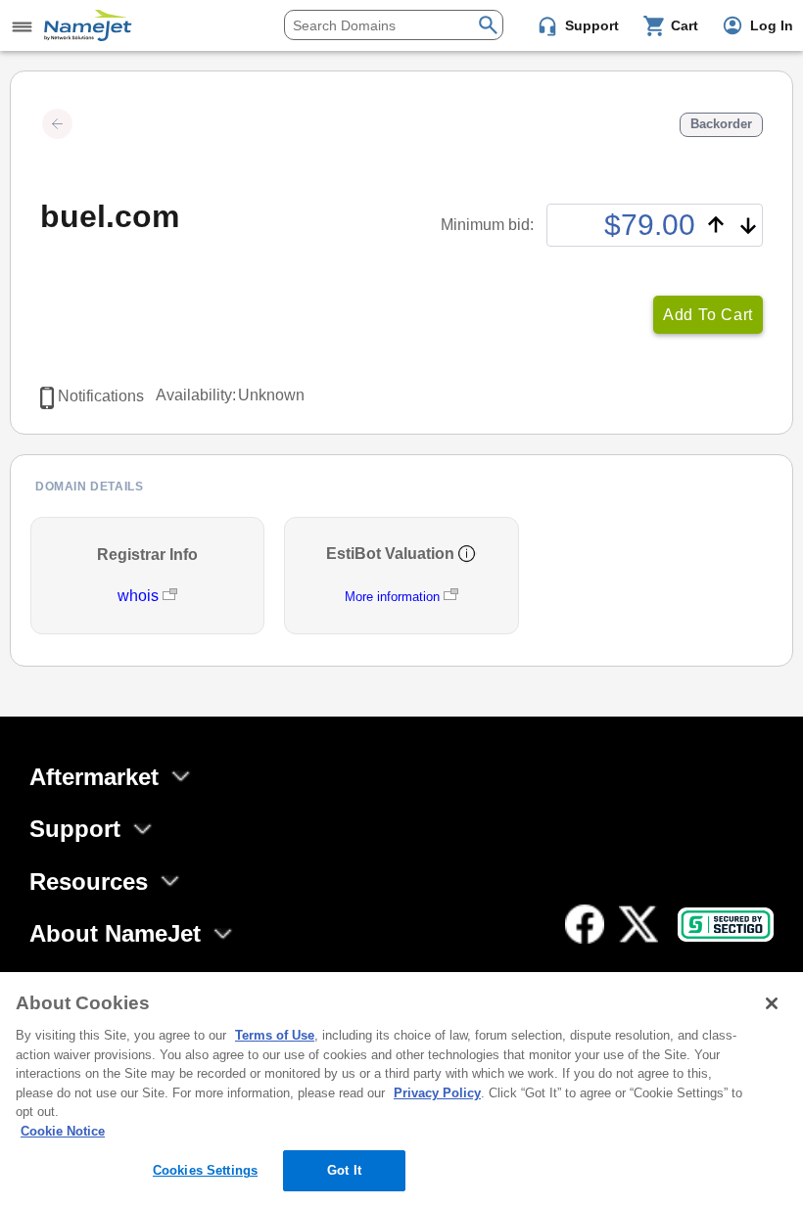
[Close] (771, 1003)
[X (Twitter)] (638, 924)
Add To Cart (708, 314)
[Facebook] (584, 924)
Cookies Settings (205, 1170)
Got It (344, 1170)
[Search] (488, 23)
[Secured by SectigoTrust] (726, 924)
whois (140, 595)
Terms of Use (274, 1035)
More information (392, 596)
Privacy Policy (437, 1093)
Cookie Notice (63, 1131)
